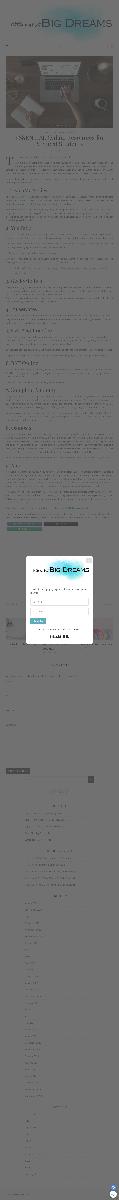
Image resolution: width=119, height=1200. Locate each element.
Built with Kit (59, 636)
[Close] (89, 560)
